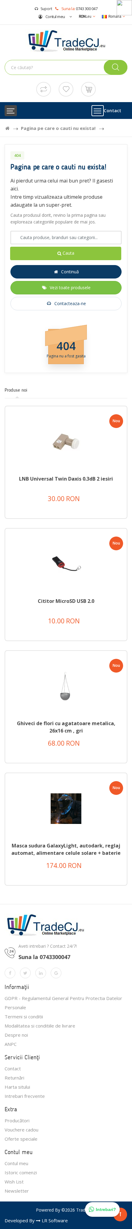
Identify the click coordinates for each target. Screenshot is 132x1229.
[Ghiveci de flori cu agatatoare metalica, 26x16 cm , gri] (66, 686)
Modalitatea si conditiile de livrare (40, 1026)
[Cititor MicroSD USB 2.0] (66, 564)
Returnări (14, 1078)
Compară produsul (71, 517)
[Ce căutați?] (115, 67)
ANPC (11, 1044)
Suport (46, 8)
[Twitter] (25, 973)
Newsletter (17, 1191)
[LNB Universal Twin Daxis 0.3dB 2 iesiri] (66, 441)
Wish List (14, 1182)
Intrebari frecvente (25, 1096)
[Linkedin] (40, 973)
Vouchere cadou (21, 1130)
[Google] (56, 973)
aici (14, 188)
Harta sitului (17, 1087)
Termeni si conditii (24, 1016)
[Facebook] (10, 973)
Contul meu (55, 16)
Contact (112, 110)
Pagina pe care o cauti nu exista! (58, 128)
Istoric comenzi (21, 1172)
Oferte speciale (21, 1139)
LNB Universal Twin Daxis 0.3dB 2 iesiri (66, 478)
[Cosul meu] (88, 89)
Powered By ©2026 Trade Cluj (66, 1210)
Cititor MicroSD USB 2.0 (66, 601)
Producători (17, 1120)
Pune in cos (71, 502)
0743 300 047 (86, 8)
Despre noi (16, 1035)
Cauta (67, 253)
